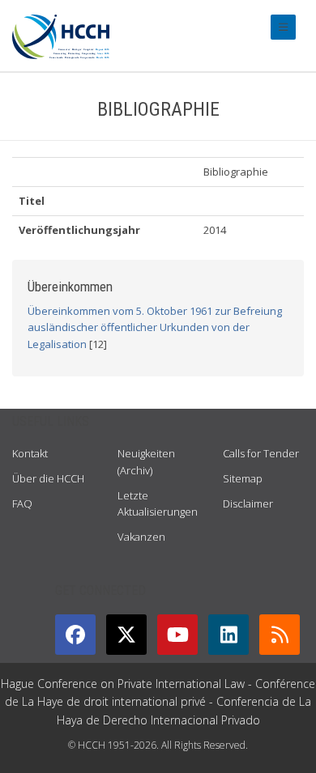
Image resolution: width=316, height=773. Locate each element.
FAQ (22, 503)
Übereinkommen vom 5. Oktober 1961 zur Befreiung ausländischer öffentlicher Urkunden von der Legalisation (155, 328)
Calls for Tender (261, 453)
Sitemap (243, 478)
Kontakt (30, 453)
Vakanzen (141, 536)
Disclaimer (248, 503)
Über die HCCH (48, 478)
